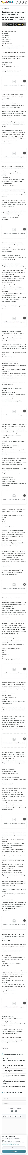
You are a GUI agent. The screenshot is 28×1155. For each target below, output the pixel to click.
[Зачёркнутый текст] (10, 1116)
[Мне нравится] (18, 24)
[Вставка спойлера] (20, 1116)
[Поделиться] (6, 24)
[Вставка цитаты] (18, 1116)
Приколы (6, 8)
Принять (15, 1151)
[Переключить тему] (26, 2)
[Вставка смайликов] (13, 1116)
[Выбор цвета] (15, 1116)
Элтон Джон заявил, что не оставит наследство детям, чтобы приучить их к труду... (14, 1060)
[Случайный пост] (23, 2)
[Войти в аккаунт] (17, 2)
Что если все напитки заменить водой (14, 1086)
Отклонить (14, 1147)
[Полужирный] (3, 1116)
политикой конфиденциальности (10, 1144)
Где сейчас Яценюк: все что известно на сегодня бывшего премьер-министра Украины (14, 1081)
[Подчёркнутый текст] (8, 1116)
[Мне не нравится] (22, 24)
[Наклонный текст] (6, 1116)
